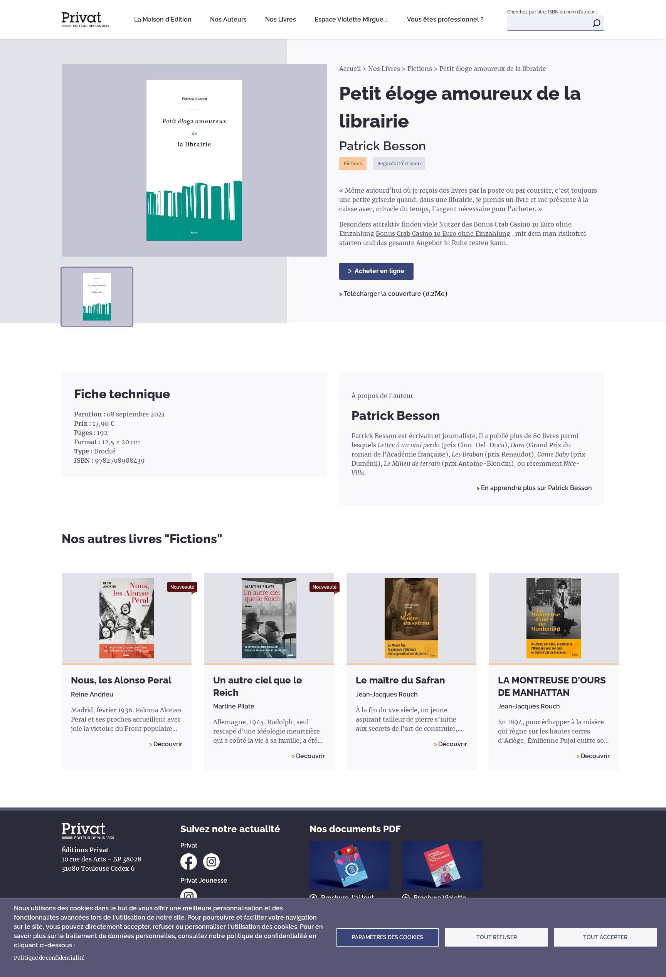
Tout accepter (605, 937)
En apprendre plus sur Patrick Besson (535, 488)
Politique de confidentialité (49, 958)
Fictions (419, 68)
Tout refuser (496, 937)
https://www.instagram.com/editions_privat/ (211, 861)
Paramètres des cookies (387, 937)
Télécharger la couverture (383, 293)
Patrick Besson (382, 146)
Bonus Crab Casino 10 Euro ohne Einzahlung (443, 233)
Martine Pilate (233, 706)
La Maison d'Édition (163, 19)
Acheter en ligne (379, 271)
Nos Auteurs (228, 19)
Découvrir (167, 744)
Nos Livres (280, 19)
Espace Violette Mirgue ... (351, 19)
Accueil (350, 68)
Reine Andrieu (92, 694)
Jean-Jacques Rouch (387, 694)
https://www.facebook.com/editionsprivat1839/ (188, 861)
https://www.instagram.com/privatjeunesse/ (188, 896)
